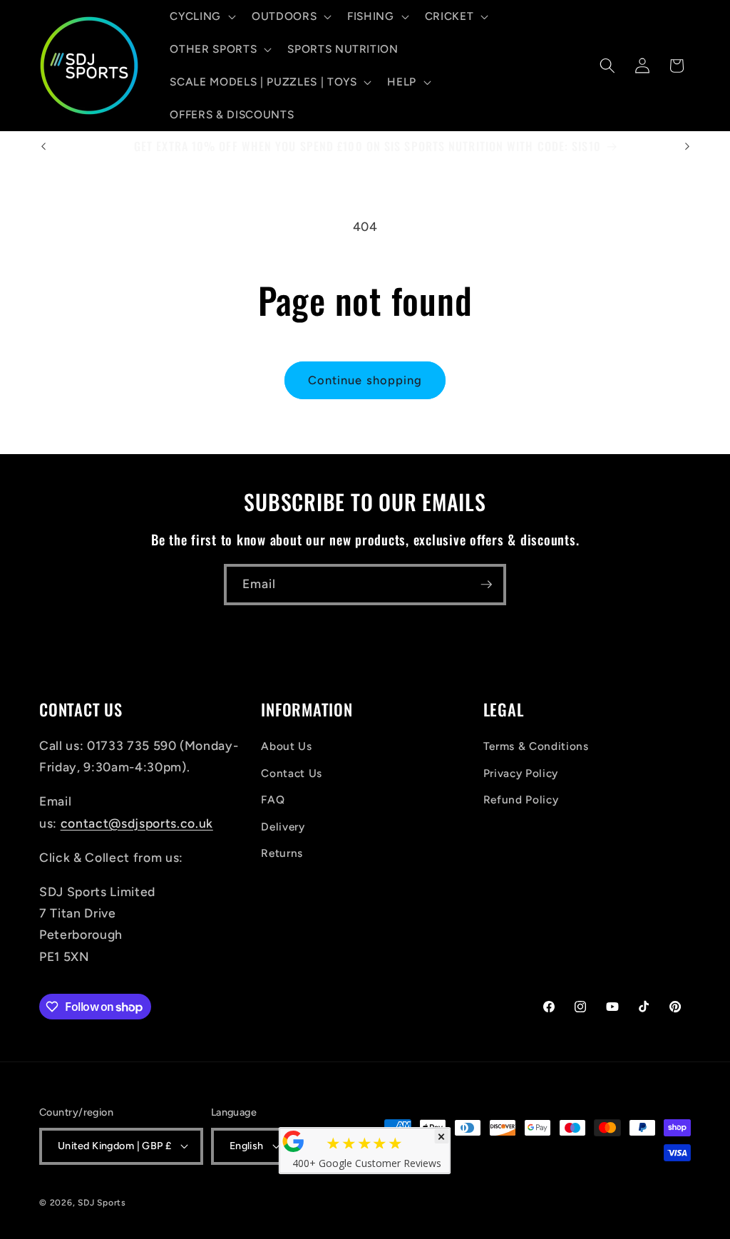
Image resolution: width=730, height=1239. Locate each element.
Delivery (282, 826)
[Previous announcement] (43, 146)
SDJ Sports (102, 1203)
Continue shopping (365, 380)
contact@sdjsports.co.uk (137, 823)
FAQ (272, 799)
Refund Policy (521, 799)
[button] (201, 16)
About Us (286, 746)
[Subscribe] (486, 584)
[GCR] (294, 1141)
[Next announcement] (687, 146)
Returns (282, 853)
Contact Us (291, 773)
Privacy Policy (520, 773)
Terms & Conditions (536, 746)
